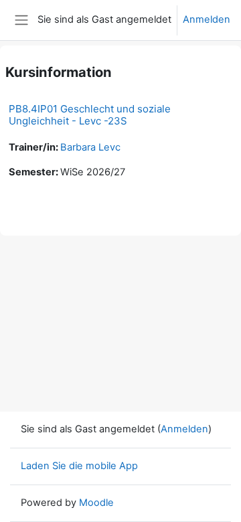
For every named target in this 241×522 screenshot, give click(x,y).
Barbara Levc (90, 147)
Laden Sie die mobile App (79, 466)
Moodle (96, 503)
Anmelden (206, 19)
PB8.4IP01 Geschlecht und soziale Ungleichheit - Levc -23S (90, 114)
